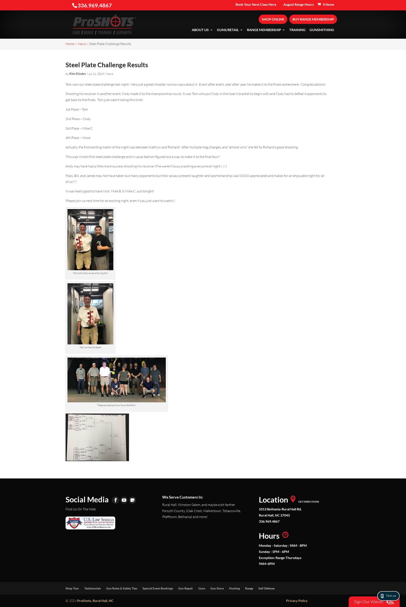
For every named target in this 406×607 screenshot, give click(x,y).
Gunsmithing (322, 30)
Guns (201, 588)
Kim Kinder (77, 73)
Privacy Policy (297, 601)
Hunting (234, 588)
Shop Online (273, 19)
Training (297, 30)
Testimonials (92, 588)
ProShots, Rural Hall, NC (95, 601)
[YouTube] (124, 500)
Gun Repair (185, 588)
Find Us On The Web (81, 509)
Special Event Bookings (158, 588)
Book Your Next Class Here (256, 4)
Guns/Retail (228, 30)
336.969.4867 (269, 521)
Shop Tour (72, 588)
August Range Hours (298, 4)
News (109, 73)
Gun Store (217, 588)
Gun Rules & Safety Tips (121, 588)
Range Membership (264, 30)
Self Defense (266, 588)
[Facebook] (115, 500)
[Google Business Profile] (132, 500)
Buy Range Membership (313, 19)
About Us (200, 30)
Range (249, 588)
